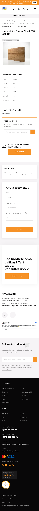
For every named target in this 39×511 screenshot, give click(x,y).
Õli (23, 388)
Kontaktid (23, 417)
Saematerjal (6, 402)
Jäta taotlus (16, 276)
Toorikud (4, 395)
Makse (4, 417)
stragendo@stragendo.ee (10, 451)
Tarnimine (5, 413)
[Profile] (19, 9)
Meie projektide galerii (9, 495)
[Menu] (35, 9)
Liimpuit (4, 392)
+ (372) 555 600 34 (10, 437)
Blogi (22, 413)
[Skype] (13, 465)
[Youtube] (10, 465)
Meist (3, 421)
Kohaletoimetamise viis (15, 213)
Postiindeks (10, 203)
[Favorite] (14, 9)
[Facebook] (6, 465)
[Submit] (35, 359)
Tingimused (6, 502)
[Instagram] (3, 465)
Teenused (23, 421)
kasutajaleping (7, 370)
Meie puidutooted (8, 388)
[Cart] (24, 9)
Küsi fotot (19, 152)
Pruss (3, 399)
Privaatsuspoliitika (8, 499)
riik (7, 193)
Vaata (35, 2)
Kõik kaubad (26, 399)
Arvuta (19, 229)
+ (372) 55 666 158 (9, 430)
